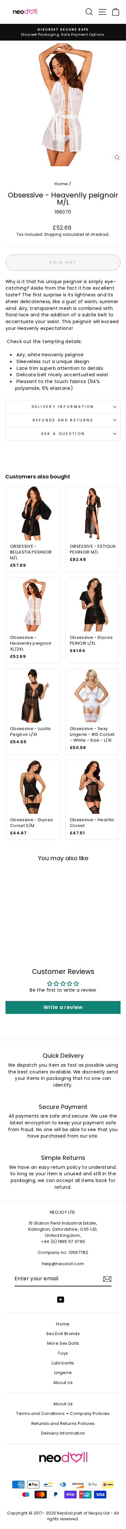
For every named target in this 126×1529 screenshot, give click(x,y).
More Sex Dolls (63, 1343)
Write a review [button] (63, 1007)
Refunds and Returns (63, 420)
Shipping (53, 234)
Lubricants (63, 1363)
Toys (63, 1353)
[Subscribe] (107, 1279)
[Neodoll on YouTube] (60, 1299)
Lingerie (63, 1372)
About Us (63, 1382)
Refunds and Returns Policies (63, 1423)
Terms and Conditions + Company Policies (63, 1413)
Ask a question (63, 433)
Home (61, 184)
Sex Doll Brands (63, 1333)
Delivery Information (63, 406)
